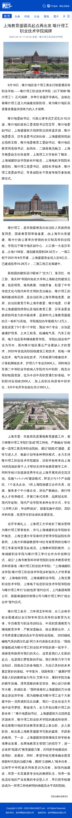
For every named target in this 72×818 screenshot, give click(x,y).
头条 (17, 16)
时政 (27, 16)
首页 (7, 16)
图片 (56, 16)
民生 (66, 16)
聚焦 (46, 16)
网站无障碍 (64, 6)
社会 (37, 16)
